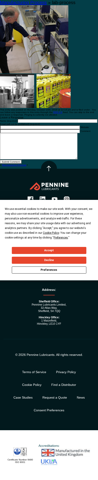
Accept (49, 250)
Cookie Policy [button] (51, 232)
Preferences (49, 269)
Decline (49, 260)
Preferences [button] (61, 237)
